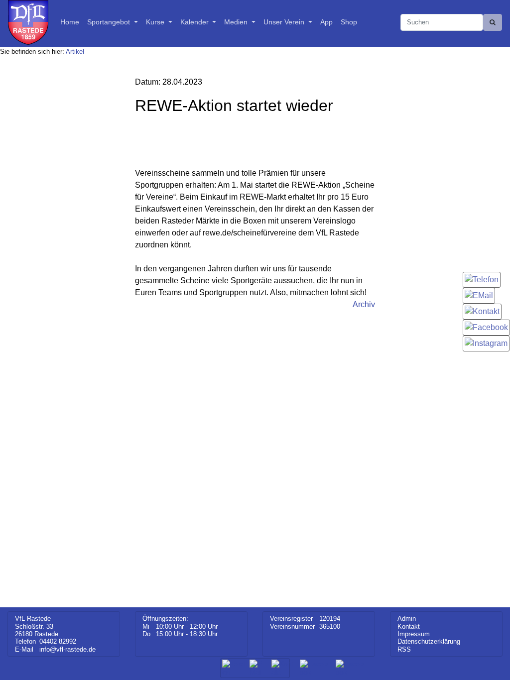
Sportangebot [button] (109, 22)
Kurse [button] (156, 22)
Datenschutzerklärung (428, 641)
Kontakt (408, 626)
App (326, 22)
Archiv (364, 304)
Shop (349, 22)
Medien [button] (237, 22)
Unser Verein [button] (284, 22)
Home (69, 22)
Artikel (75, 51)
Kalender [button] (195, 22)
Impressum (413, 634)
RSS (404, 649)
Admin (406, 618)
